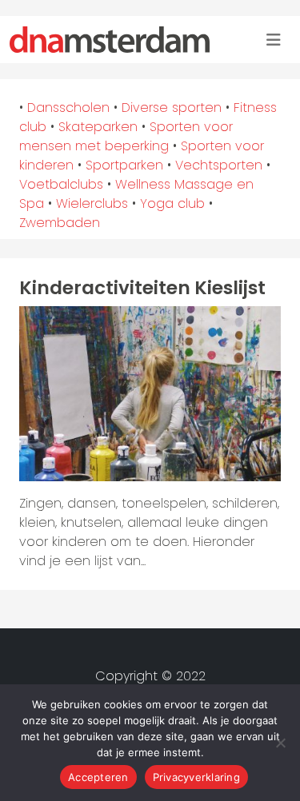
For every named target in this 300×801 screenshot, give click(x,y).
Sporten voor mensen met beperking (126, 136)
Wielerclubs (92, 203)
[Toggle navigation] (273, 40)
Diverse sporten (172, 107)
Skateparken (98, 127)
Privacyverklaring (196, 777)
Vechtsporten (218, 165)
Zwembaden (59, 222)
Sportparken (124, 165)
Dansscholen (68, 107)
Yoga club (172, 203)
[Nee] (280, 743)
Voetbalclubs (61, 184)
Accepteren (98, 777)
